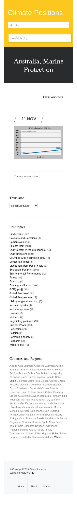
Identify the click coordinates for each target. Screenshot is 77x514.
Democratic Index (19, 261)
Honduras (45, 395)
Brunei (31, 377)
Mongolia (14, 410)
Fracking (14, 281)
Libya (12, 407)
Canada (50, 377)
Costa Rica (34, 380)
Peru (38, 414)
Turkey (48, 429)
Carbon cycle (16, 242)
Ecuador (57, 384)
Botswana (14, 377)
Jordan (20, 403)
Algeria (13, 365)
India (64, 395)
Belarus (59, 369)
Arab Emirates (25, 365)
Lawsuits (14, 313)
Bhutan (23, 373)
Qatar (22, 418)
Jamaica (55, 399)
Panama (30, 414)
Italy (48, 399)
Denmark (25, 384)
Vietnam (49, 437)
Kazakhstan (31, 403)
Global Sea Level (19, 293)
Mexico (58, 407)
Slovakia (26, 422)
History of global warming (23, 301)
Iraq (28, 399)
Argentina (39, 365)
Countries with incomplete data (27, 257)
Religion (14, 333)
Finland (32, 392)
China (12, 380)
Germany (58, 392)
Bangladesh (36, 369)
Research (14, 341)
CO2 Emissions (18, 254)
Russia (40, 418)
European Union (18, 392)
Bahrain (25, 369)
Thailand (14, 429)
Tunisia (40, 429)
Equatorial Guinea (39, 388)
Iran (23, 399)
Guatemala (24, 395)
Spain (20, 425)
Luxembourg (23, 407)
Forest (13, 277)
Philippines (48, 414)
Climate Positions (35, 13)
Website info (16, 344)
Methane (14, 317)
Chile (58, 377)
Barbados (49, 369)
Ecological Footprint (20, 269)
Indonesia (14, 399)
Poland (58, 414)
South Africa (48, 422)
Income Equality (18, 305)
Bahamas (14, 369)
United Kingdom (42, 433)
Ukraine (29, 433)
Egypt (12, 388)
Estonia (54, 388)
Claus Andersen (53, 97)
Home (21, 486)
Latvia (50, 403)
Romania (31, 418)
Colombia (22, 380)
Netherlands (37, 410)
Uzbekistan (26, 437)
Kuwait (42, 403)
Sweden (39, 425)
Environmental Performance (25, 273)
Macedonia (37, 407)
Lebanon (59, 403)
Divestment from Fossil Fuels (26, 265)
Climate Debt (16, 246)
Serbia (63, 418)
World (57, 437)
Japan (12, 403)
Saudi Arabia (52, 418)
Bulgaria (40, 377)
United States (59, 433)
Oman (22, 414)
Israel (42, 399)
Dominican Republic (42, 384)
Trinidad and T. (28, 429)
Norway (13, 414)
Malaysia (48, 407)
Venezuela (38, 437)
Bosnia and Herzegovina (49, 373)
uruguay (14, 437)
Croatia (45, 380)
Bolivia (31, 373)
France (40, 392)
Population (15, 329)
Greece (13, 395)
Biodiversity (16, 234)
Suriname (29, 425)
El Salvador (22, 388)
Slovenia (36, 422)
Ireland (34, 399)
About (34, 486)
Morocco (25, 410)
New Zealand (51, 410)
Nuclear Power (17, 325)
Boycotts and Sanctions (23, 238)
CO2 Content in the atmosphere (27, 250)
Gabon (49, 392)
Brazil (24, 377)
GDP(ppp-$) (16, 289)
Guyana (35, 395)
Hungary (56, 395)
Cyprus (53, 380)
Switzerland (51, 425)
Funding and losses (20, 285)
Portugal (14, 418)
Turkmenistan (16, 433)
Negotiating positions (21, 321)
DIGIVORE (28, 472)
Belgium (13, 373)
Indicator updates (19, 309)
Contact (47, 486)
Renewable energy (19, 337)
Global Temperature (20, 297)
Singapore (15, 422)
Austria (59, 365)
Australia (50, 365)
